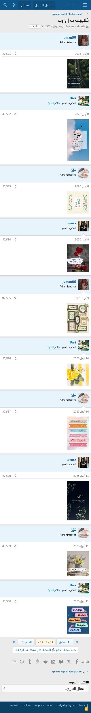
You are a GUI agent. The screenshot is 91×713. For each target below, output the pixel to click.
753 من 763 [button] (45, 642)
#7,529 (6, 546)
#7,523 (6, 186)
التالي (28, 642)
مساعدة (26, 705)
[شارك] (15, 53)
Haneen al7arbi (75, 26)
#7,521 (6, 53)
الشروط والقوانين (66, 705)
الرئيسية (13, 705)
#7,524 (6, 239)
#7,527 (6, 411)
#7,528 (6, 475)
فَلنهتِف (34, 26)
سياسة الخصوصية (43, 705)
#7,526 (6, 358)
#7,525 (6, 298)
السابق (63, 642)
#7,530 (6, 601)
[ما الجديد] (13, 5)
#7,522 (6, 114)
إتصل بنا (83, 705)
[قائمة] (85, 5)
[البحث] (5, 5)
